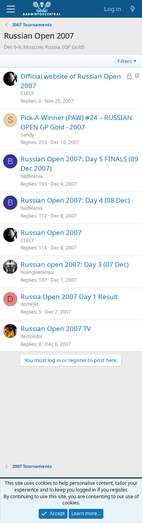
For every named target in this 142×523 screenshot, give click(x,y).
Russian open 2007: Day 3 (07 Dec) (75, 264)
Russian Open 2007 (51, 232)
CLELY (27, 93)
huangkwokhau (37, 272)
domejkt (29, 304)
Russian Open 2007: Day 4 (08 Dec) (75, 200)
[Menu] (11, 9)
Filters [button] (125, 61)
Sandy (27, 134)
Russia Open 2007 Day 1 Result (69, 296)
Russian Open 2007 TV (56, 328)
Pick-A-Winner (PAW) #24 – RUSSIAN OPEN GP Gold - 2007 (76, 122)
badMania (32, 176)
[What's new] (132, 9)
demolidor (32, 336)
